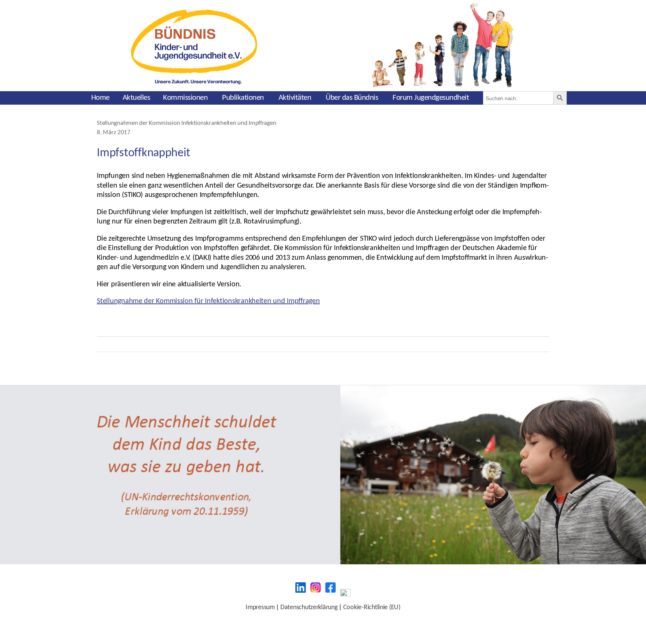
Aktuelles (136, 98)
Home (100, 98)
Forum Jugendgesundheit (431, 98)
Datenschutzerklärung (309, 607)
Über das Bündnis (352, 98)
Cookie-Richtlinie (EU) (371, 607)
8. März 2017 (113, 133)
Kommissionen (185, 98)
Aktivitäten (295, 98)
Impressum (260, 607)
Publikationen (243, 98)
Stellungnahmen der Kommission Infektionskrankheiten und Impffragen (186, 123)
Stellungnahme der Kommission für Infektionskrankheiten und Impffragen (208, 301)
